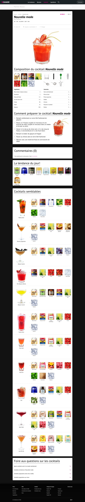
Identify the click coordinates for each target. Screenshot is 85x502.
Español (48, 493)
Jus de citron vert (18, 99)
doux (29, 21)
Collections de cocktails (26, 491)
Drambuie (16, 94)
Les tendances (31, 2)
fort (14, 21)
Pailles (45, 107)
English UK (49, 488)
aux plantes (21, 21)
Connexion (80, 2)
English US (49, 495)
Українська (60, 491)
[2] (62, 14)
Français (59, 488)
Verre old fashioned (48, 92)
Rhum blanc (20, 92)
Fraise (15, 102)
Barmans (39, 2)
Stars (23, 493)
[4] (65, 14)
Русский (59, 493)
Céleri (15, 104)
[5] (67, 14)
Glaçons (16, 107)
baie (17, 21)
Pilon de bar (46, 94)
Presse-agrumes (47, 97)
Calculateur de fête (25, 488)
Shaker (45, 99)
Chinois (45, 102)
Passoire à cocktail (48, 104)
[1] (61, 14)
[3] (64, 14)
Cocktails (46, 2)
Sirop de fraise (17, 97)
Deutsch (48, 491)
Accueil (15, 14)
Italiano (59, 495)
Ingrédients (53, 2)
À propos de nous (37, 488)
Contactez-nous (37, 491)
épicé (26, 21)
